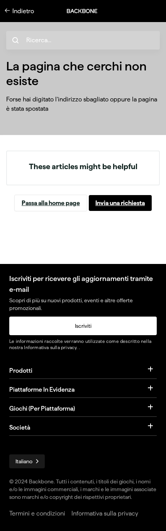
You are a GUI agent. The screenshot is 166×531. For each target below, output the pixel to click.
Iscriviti (83, 326)
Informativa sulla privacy (50, 347)
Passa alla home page (51, 203)
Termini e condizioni (37, 513)
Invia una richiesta (120, 203)
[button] (86, 11)
